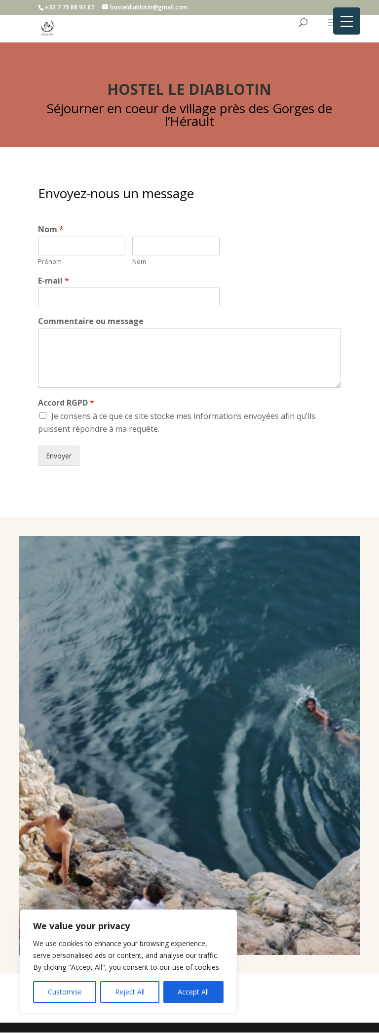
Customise (65, 991)
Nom (51, 229)
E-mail (53, 281)
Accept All (193, 991)
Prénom (50, 261)
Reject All (130, 991)
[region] (128, 961)
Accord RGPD (66, 403)
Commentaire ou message (91, 321)
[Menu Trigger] (346, 21)
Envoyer (59, 455)
